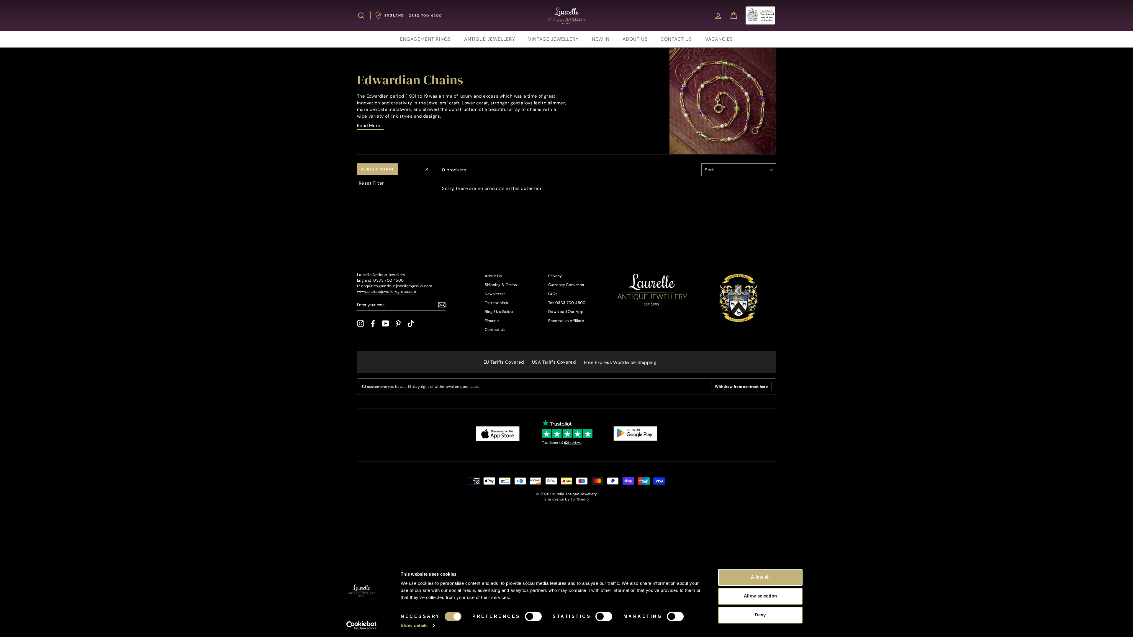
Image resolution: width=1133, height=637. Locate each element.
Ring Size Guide (499, 311)
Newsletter (495, 293)
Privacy (555, 275)
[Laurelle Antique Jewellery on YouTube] (385, 323)
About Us (493, 275)
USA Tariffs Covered (554, 362)
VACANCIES (719, 39)
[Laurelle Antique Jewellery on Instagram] (360, 323)
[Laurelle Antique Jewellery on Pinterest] (398, 323)
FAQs (553, 293)
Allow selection (760, 595)
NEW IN (601, 39)
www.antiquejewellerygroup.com (387, 291)
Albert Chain (377, 169)
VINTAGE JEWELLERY (553, 39)
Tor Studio (580, 499)
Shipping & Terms (501, 284)
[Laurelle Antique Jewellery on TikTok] (410, 323)
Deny (760, 614)
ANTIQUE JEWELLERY (489, 39)
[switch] (533, 616)
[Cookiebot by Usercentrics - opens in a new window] (361, 625)
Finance (492, 320)
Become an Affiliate (566, 320)
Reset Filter (371, 183)
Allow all (760, 576)
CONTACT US (676, 39)
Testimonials (496, 302)
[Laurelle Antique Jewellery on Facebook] (372, 323)
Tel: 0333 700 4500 (567, 302)
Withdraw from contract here (741, 386)
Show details (414, 625)
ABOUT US (635, 39)
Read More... (370, 126)
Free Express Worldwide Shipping (620, 362)
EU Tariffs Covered (504, 362)
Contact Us (495, 329)
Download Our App (565, 311)
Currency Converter (566, 284)
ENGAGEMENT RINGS (425, 39)
